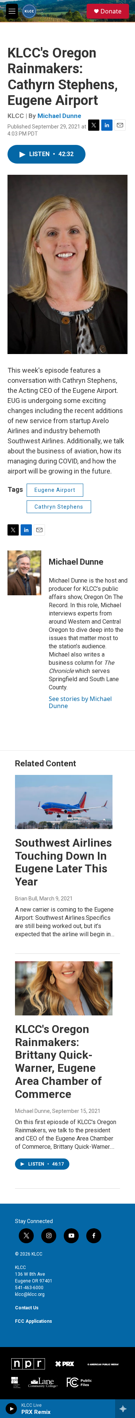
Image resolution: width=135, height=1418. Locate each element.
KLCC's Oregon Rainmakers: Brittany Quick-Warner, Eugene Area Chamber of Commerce (58, 1062)
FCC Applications (33, 1321)
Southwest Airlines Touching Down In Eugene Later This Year (63, 862)
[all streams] (125, 1408)
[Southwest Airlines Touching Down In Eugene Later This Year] (63, 802)
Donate (111, 11)
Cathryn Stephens (58, 507)
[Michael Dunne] (24, 572)
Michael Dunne (59, 116)
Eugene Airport (54, 490)
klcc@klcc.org (30, 1294)
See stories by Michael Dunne (80, 702)
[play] (11, 1408)
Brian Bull (26, 899)
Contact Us (27, 1307)
